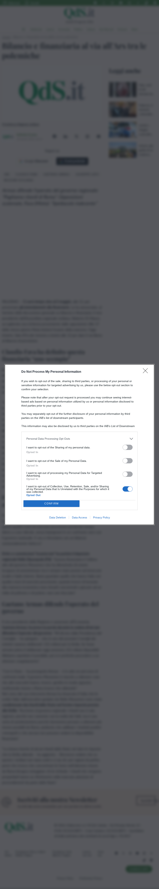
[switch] (128, 447)
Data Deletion (57, 517)
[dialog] (79, 444)
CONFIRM (51, 503)
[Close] (146, 372)
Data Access (79, 517)
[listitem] (79, 439)
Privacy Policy (101, 517)
